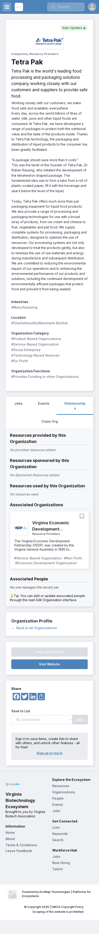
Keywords (60, 834)
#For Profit (19, 361)
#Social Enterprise (26, 350)
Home (10, 832)
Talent (57, 869)
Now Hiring (61, 863)
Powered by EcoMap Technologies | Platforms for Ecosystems (57, 894)
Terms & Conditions (21, 845)
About (10, 839)
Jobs (56, 811)
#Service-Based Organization (35, 344)
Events (57, 805)
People (58, 798)
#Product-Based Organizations (36, 339)
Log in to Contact (49, 652)
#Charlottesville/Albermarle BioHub (39, 323)
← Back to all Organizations (34, 628)
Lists (56, 827)
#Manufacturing (24, 307)
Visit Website (49, 664)
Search (58, 840)
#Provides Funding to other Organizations (45, 377)
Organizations (63, 792)
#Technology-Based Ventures (35, 355)
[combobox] (65, 7)
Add (80, 720)
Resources (60, 786)
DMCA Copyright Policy (68, 907)
